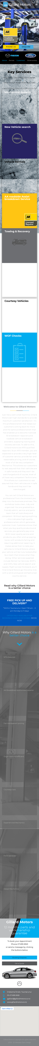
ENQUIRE (26, 47)
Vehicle (4, 60)
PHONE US (11, 47)
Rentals (11, 60)
